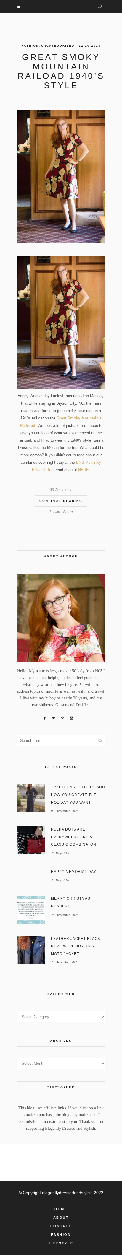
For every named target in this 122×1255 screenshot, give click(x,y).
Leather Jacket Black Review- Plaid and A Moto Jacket (75, 946)
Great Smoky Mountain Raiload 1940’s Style (61, 71)
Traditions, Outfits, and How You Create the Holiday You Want (78, 794)
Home (60, 1209)
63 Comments (61, 490)
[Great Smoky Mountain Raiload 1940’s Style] (61, 176)
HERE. (83, 470)
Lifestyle (61, 1243)
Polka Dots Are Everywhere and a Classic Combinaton (73, 837)
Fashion (30, 45)
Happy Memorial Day (73, 872)
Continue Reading (61, 500)
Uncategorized (57, 45)
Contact (61, 1226)
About (61, 1217)
